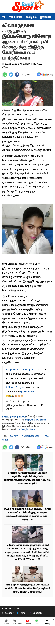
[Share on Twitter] (11, 74)
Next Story (48, 622)
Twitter (22, 613)
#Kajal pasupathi (30, 436)
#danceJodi (27, 369)
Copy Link (27, 74)
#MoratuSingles (15, 387)
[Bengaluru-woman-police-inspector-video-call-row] (27, 574)
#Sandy (14, 436)
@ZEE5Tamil (27, 391)
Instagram (36, 613)
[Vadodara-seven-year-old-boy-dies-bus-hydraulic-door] (27, 534)
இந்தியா (45, 17)
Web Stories (15, 17)
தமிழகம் (31, 17)
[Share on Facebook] (17, 74)
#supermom (13, 369)
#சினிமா (6, 67)
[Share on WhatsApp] (4, 74)
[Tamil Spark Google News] (45, 74)
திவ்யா (39, 64)
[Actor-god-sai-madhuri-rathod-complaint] (27, 498)
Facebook (8, 613)
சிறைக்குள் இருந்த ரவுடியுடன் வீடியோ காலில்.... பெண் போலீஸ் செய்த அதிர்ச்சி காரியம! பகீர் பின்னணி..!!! (28, 588)
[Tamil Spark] (27, 6)
